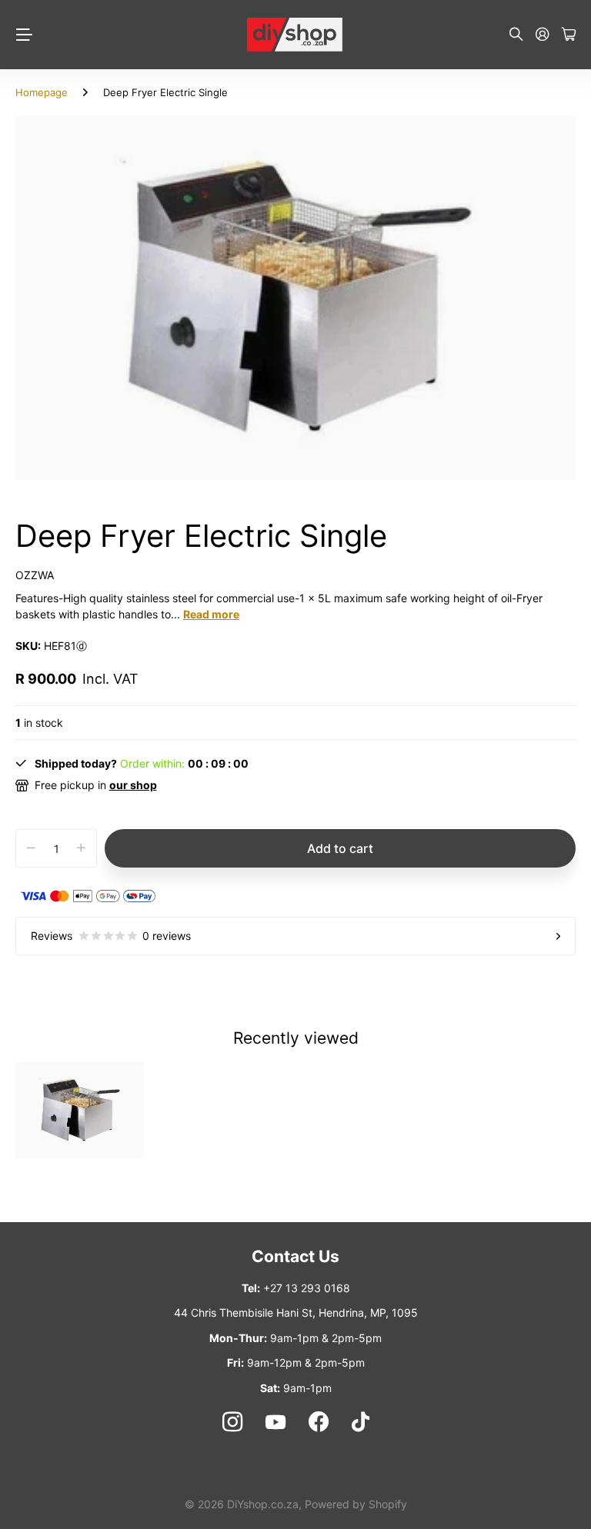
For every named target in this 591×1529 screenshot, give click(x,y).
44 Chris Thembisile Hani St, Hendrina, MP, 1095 (296, 1312)
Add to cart (340, 848)
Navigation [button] (23, 34)
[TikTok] (360, 1422)
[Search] (516, 35)
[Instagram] (232, 1422)
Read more (211, 614)
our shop (133, 784)
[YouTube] (275, 1422)
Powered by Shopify (356, 1504)
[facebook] (319, 1422)
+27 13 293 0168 (306, 1287)
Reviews (111, 935)
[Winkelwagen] (569, 35)
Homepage (41, 92)
